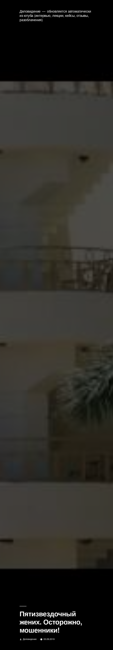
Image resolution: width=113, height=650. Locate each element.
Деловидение (30, 11)
